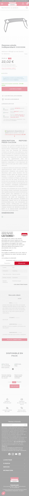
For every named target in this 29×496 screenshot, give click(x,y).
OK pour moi (21, 263)
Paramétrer (7, 263)
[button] (3, 493)
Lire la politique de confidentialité (9, 258)
